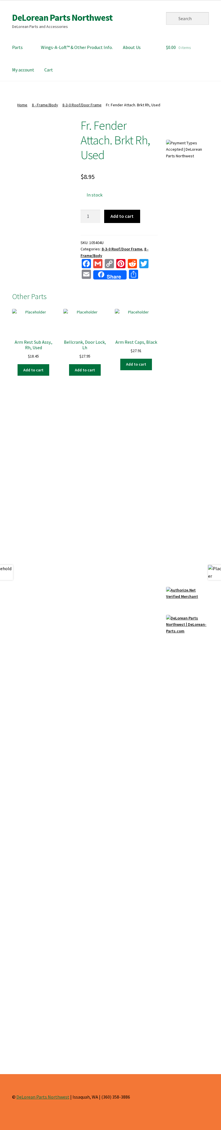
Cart (48, 70)
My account (23, 70)
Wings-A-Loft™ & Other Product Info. (77, 47)
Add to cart (122, 216)
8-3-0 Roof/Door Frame (82, 104)
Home (22, 104)
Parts (17, 47)
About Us (132, 47)
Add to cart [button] (33, 370)
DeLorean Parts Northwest (62, 17)
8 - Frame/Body (45, 104)
